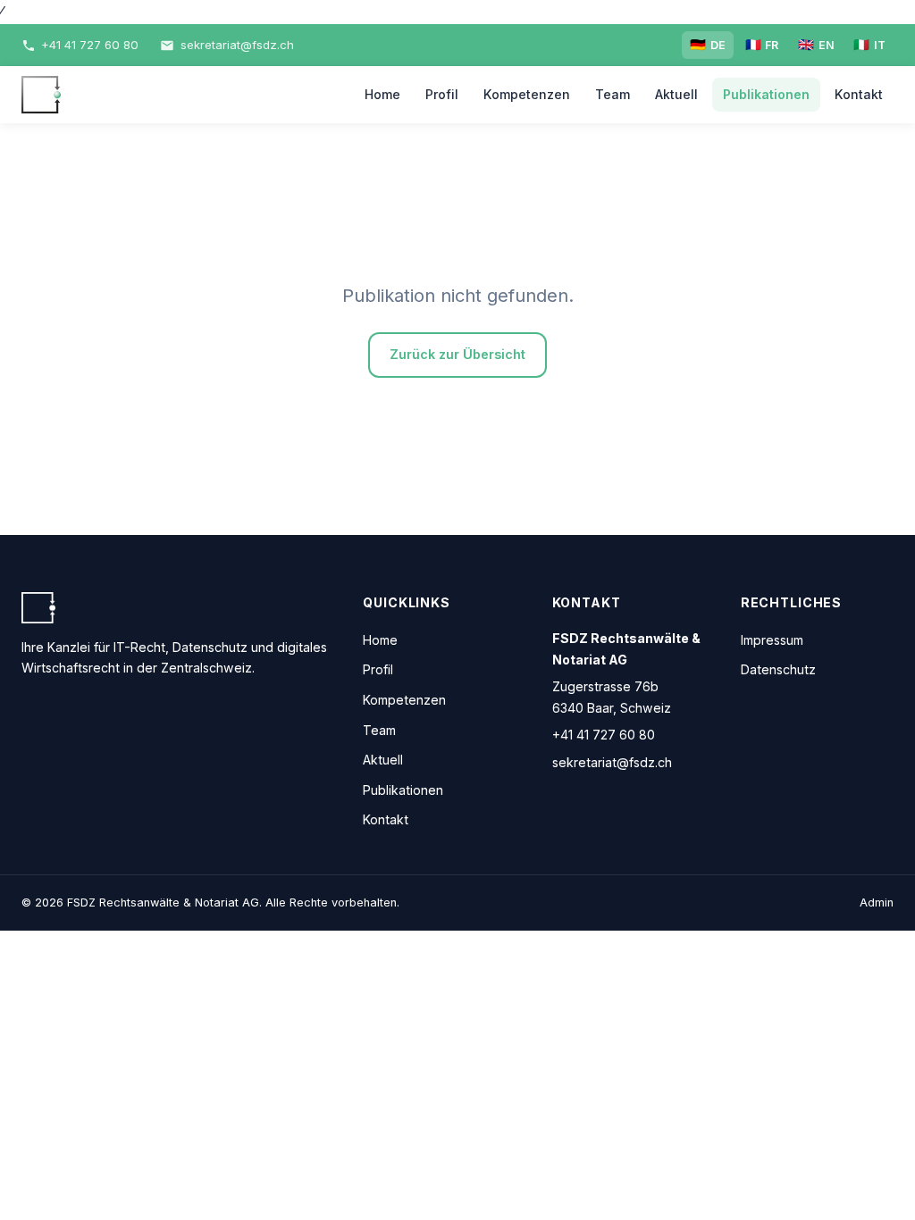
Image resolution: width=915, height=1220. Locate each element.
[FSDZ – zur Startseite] (41, 94)
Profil (441, 94)
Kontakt (859, 94)
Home (382, 94)
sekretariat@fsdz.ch (612, 762)
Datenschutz (778, 669)
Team (612, 94)
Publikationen (766, 94)
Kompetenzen (526, 94)
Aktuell (676, 94)
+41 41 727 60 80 (603, 734)
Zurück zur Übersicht (457, 354)
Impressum (772, 640)
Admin (877, 902)
